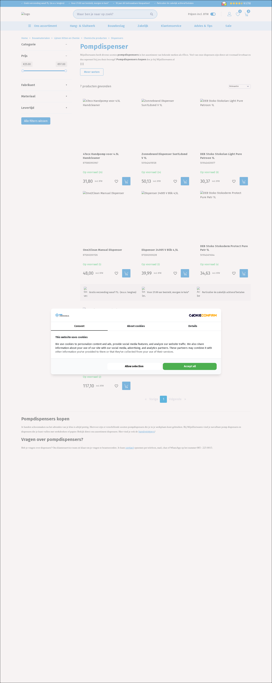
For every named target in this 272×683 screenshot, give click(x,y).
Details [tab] (192, 326)
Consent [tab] (79, 326)
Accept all (190, 366)
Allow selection (134, 366)
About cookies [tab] (136, 326)
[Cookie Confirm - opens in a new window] (203, 315)
